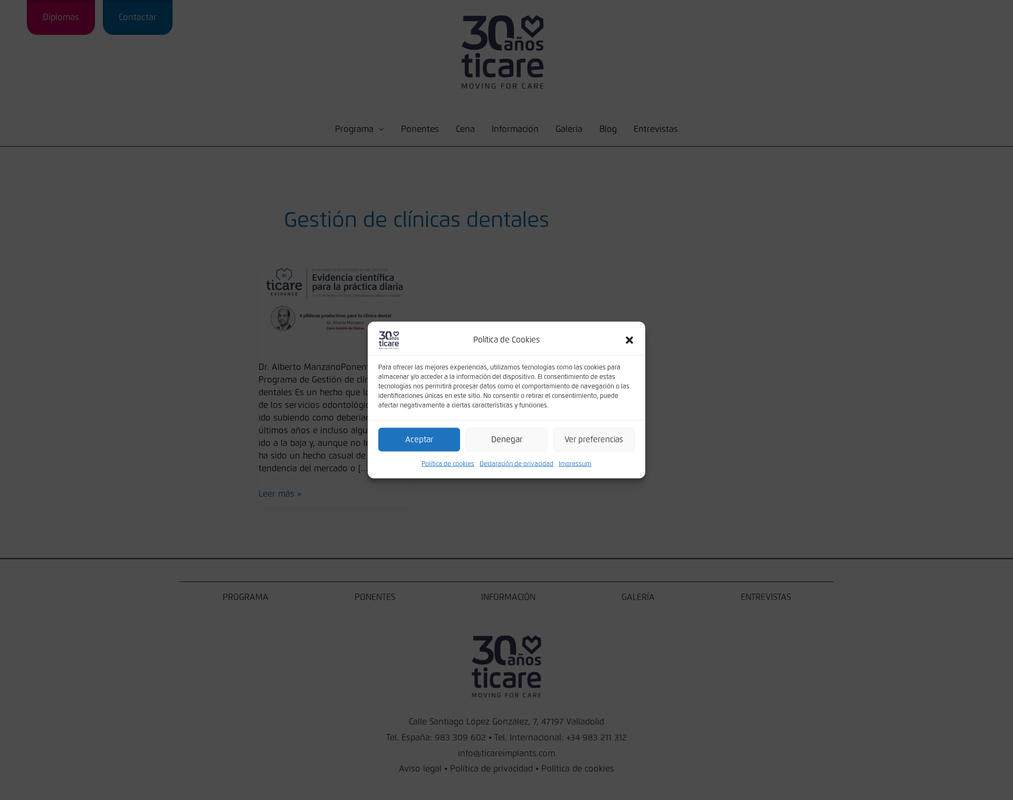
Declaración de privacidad (516, 464)
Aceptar (419, 439)
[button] (629, 340)
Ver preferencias (594, 439)
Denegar (506, 439)
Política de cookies (448, 464)
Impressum (575, 464)
